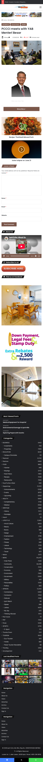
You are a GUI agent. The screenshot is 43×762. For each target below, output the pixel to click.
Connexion (7, 595)
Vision (3, 699)
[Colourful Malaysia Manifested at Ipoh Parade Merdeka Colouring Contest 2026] (35, 671)
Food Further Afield (9, 483)
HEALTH (5, 498)
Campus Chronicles (10, 455)
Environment (8, 573)
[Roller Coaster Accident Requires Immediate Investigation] (8, 671)
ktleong (6, 37)
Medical (6, 505)
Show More (21, 109)
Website (4, 215)
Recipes (6, 477)
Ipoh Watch (8, 601)
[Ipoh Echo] (22, 7)
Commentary (8, 592)
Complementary (9, 502)
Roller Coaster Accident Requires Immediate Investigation (23, 2)
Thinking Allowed (10, 614)
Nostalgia (7, 514)
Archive (4, 705)
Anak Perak (8, 561)
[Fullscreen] (39, 256)
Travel (6, 551)
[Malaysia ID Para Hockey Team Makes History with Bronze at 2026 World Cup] (8, 663)
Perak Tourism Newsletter (12, 645)
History (6, 511)
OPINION (5, 589)
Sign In (4, 711)
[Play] (4, 256)
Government (15, 24)
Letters (6, 607)
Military (6, 579)
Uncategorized (7, 651)
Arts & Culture (8, 523)
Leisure (6, 545)
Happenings (6, 486)
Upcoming (7, 495)
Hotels (6, 642)
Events (6, 492)
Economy (7, 570)
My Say (6, 610)
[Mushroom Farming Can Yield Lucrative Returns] (21, 663)
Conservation (8, 567)
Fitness (6, 542)
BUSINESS (11, 20)
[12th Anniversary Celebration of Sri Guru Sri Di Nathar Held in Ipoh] (21, 679)
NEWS (24, 24)
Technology (8, 548)
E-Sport (7, 629)
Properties (7, 449)
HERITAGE (6, 508)
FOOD (4, 464)
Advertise (5, 702)
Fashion (6, 539)
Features (5, 461)
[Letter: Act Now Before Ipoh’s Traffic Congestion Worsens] (35, 679)
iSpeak (6, 604)
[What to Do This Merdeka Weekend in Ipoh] (8, 679)
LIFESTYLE (6, 520)
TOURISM (6, 635)
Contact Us (5, 708)
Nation (5, 554)
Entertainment (8, 536)
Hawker (6, 467)
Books (6, 530)
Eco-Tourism (8, 638)
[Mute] (36, 256)
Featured (5, 458)
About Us (4, 696)
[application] (22, 246)
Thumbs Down (7, 632)
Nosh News (8, 474)
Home (5, 20)
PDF (4, 620)
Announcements (9, 489)
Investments (8, 446)
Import (5, 517)
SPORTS (5, 626)
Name (4, 198)
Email (4, 207)
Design (6, 533)
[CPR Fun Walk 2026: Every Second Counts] (21, 671)
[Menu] (41, 8)
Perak (4, 623)
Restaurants (8, 480)
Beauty (6, 526)
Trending (5, 648)
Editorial (7, 598)
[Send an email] (9, 37)
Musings (7, 471)
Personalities (8, 582)
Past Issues (6, 617)
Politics (6, 586)
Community (8, 564)
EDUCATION (7, 452)
